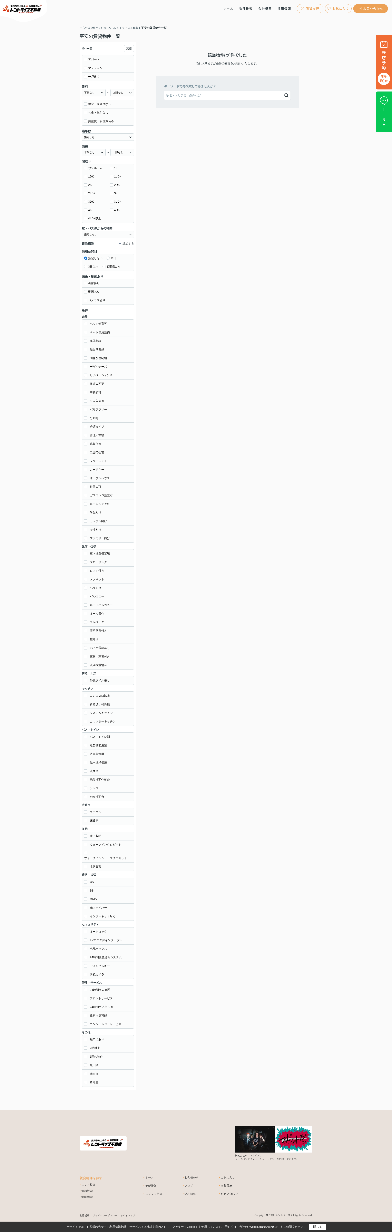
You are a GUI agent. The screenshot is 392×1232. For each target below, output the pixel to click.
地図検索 (87, 1197)
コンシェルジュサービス (105, 1024)
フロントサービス (101, 998)
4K (90, 210)
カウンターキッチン (103, 721)
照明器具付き (98, 630)
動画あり (94, 291)
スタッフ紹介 (153, 1194)
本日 (113, 258)
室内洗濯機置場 (100, 553)
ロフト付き (97, 570)
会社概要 (265, 8)
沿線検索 (87, 1191)
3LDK (117, 201)
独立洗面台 (97, 796)
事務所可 (95, 392)
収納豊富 (95, 866)
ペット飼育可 (98, 323)
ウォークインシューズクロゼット (105, 858)
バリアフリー (98, 409)
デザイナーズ (98, 366)
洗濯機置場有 (98, 665)
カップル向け (98, 521)
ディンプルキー (100, 966)
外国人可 (95, 486)
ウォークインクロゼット (105, 844)
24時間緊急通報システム (106, 957)
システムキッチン (101, 712)
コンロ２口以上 (100, 695)
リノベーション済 (101, 375)
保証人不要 (97, 383)
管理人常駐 (97, 435)
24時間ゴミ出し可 (101, 1007)
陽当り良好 (97, 349)
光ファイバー (98, 907)
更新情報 (151, 1186)
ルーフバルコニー (101, 605)
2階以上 (95, 1048)
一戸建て (94, 76)
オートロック (98, 931)
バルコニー (97, 596)
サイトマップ (127, 1215)
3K (116, 193)
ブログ (188, 1186)
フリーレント (98, 461)
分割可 (94, 418)
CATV (93, 899)
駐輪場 (94, 639)
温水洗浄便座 (98, 762)
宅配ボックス (98, 948)
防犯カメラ (97, 974)
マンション (95, 68)
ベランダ (95, 587)
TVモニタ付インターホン (106, 940)
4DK (117, 210)
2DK (117, 184)
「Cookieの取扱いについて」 (264, 1226)
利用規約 (84, 1215)
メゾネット (97, 579)
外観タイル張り (100, 680)
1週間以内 (113, 266)
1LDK (117, 176)
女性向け (95, 529)
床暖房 (94, 820)
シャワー (95, 788)
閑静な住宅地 (98, 358)
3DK (91, 201)
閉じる (317, 1226)
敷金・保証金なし (99, 104)
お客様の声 (191, 1177)
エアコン (95, 812)
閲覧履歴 (312, 8)
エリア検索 (88, 1185)
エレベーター (98, 622)
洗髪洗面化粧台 (100, 779)
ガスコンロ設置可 (101, 495)
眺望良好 (95, 443)
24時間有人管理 (100, 989)
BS (92, 890)
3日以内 (93, 266)
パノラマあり (96, 300)
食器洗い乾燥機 (100, 704)
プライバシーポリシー (105, 1215)
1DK (91, 176)
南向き (94, 1073)
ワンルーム (95, 168)
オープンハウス (100, 478)
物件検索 (246, 8)
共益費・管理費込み (101, 121)
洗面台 (94, 771)
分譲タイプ (97, 426)
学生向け (95, 512)
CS (92, 882)
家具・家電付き (100, 656)
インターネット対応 (103, 916)
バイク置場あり (100, 647)
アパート (94, 59)
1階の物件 (96, 1056)
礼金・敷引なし (98, 112)
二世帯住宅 (97, 452)
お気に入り (340, 8)
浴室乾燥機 (97, 753)
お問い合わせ (373, 8)
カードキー (97, 469)
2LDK (91, 193)
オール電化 (97, 613)
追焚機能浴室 (98, 745)
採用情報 (284, 8)
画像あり (94, 283)
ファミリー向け (100, 538)
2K (90, 184)
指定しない (95, 258)
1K (116, 168)
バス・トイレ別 (100, 736)
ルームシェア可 (100, 504)
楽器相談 (95, 341)
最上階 (94, 1065)
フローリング (98, 562)
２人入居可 (97, 401)
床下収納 (95, 836)
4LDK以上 (94, 218)
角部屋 (94, 1082)
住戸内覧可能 (98, 1015)
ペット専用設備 (100, 332)
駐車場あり (97, 1039)
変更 (129, 48)
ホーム (228, 8)
